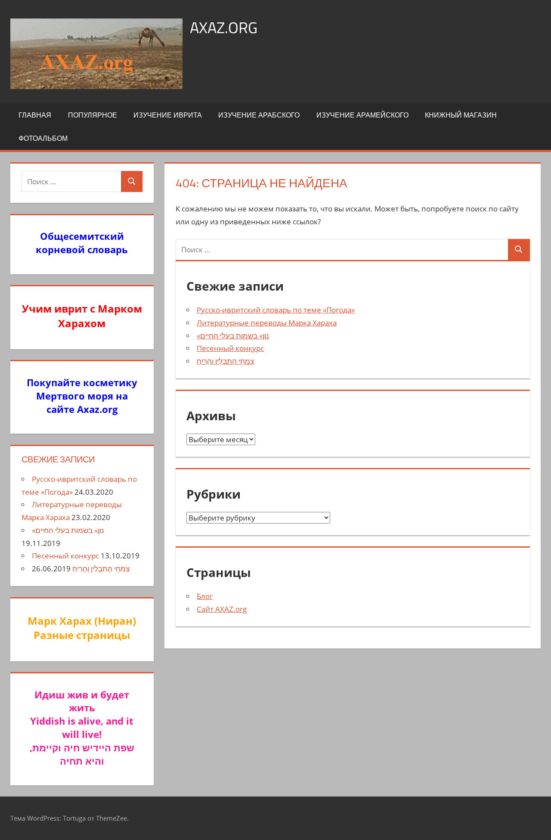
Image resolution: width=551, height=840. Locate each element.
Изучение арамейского (362, 115)
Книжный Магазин (461, 115)
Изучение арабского (259, 115)
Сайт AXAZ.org (222, 609)
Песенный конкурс (230, 348)
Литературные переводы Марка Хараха (267, 323)
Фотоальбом (43, 138)
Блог (205, 596)
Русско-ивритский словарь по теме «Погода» (276, 310)
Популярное (92, 115)
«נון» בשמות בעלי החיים (233, 336)
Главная (35, 115)
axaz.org (223, 27)
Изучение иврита (167, 115)
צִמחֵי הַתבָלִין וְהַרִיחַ (225, 361)
